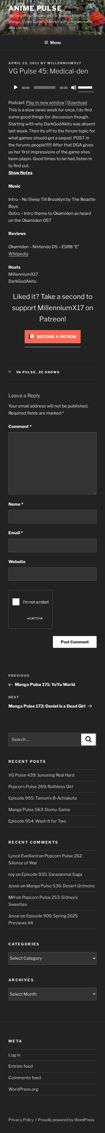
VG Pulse (26, 372)
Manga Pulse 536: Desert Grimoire (60, 885)
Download (77, 102)
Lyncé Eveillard (23, 855)
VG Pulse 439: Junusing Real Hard (41, 775)
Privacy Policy (21, 1119)
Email (15, 532)
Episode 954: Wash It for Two (37, 821)
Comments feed (24, 1077)
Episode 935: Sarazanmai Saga (52, 874)
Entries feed (20, 1066)
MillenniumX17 (64, 63)
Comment (20, 426)
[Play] (15, 87)
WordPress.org (23, 1089)
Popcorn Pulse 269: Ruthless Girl (40, 786)
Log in (14, 1055)
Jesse (14, 885)
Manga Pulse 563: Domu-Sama (39, 809)
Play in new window (45, 102)
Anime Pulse (35, 8)
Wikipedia (18, 253)
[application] (52, 87)
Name (15, 504)
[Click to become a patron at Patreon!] (53, 344)
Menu (55, 42)
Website (16, 561)
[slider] (86, 87)
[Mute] (73, 87)
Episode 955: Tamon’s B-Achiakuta (42, 798)
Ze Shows (49, 372)
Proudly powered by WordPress (66, 1119)
